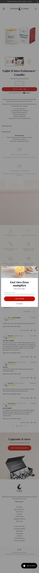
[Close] (36, 268)
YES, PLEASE (19, 298)
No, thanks (20, 303)
